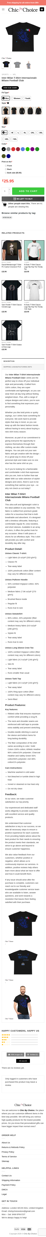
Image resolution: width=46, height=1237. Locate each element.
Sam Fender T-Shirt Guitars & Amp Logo (12, 346)
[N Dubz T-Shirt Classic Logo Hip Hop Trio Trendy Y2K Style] (34, 290)
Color (4, 144)
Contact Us (7, 1176)
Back (9, 169)
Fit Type (5, 93)
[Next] (41, 37)
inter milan (7, 217)
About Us (6, 1143)
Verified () (33, 1055)
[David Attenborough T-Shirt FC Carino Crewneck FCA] (12, 250)
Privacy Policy (8, 1152)
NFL (14, 74)
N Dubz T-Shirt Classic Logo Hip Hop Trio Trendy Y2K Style (33, 307)
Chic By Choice (27, 1110)
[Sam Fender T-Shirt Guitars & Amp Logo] (12, 330)
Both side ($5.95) (14, 173)
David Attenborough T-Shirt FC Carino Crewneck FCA (11, 266)
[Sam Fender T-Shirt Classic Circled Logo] (12, 290)
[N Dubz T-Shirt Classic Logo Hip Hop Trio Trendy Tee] (34, 250)
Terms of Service (9, 1157)
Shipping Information (11, 1180)
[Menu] (3, 9)
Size (4, 127)
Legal (4, 1194)
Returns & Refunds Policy (13, 1147)
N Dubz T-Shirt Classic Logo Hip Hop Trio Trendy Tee (33, 267)
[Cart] (42, 9)
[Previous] (5, 37)
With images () (17, 1055)
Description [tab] (8, 361)
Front (9, 166)
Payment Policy (9, 1185)
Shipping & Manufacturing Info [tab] (17, 367)
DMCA (5, 1189)
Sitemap (5, 1161)
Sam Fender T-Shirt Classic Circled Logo (12, 306)
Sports (5, 74)
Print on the (7, 162)
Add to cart (28, 191)
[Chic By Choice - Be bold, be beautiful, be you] (23, 9)
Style (5, 103)
